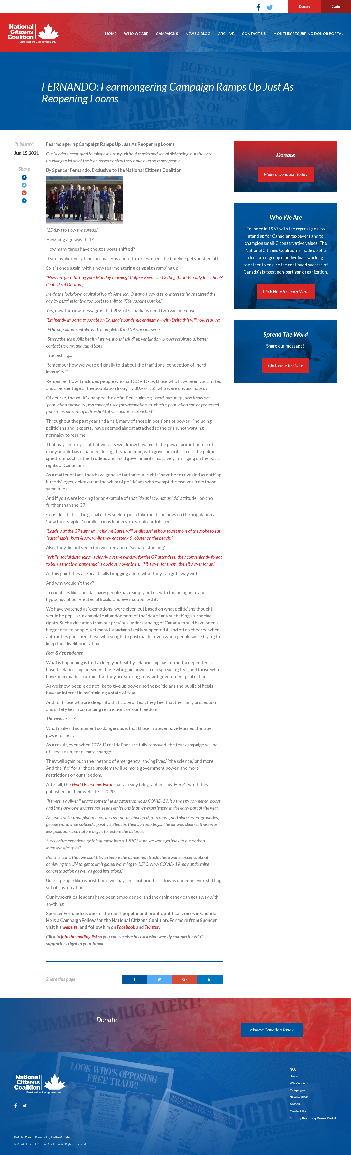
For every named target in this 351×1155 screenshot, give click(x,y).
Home (110, 33)
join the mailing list (79, 937)
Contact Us (254, 33)
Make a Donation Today (286, 174)
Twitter (152, 927)
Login (336, 6)
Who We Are (136, 33)
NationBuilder (61, 1137)
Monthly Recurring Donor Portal (308, 33)
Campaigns (167, 33)
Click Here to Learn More (285, 291)
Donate (304, 6)
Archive (226, 33)
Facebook (126, 927)
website (70, 927)
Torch (29, 1137)
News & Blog (198, 33)
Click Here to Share (285, 365)
